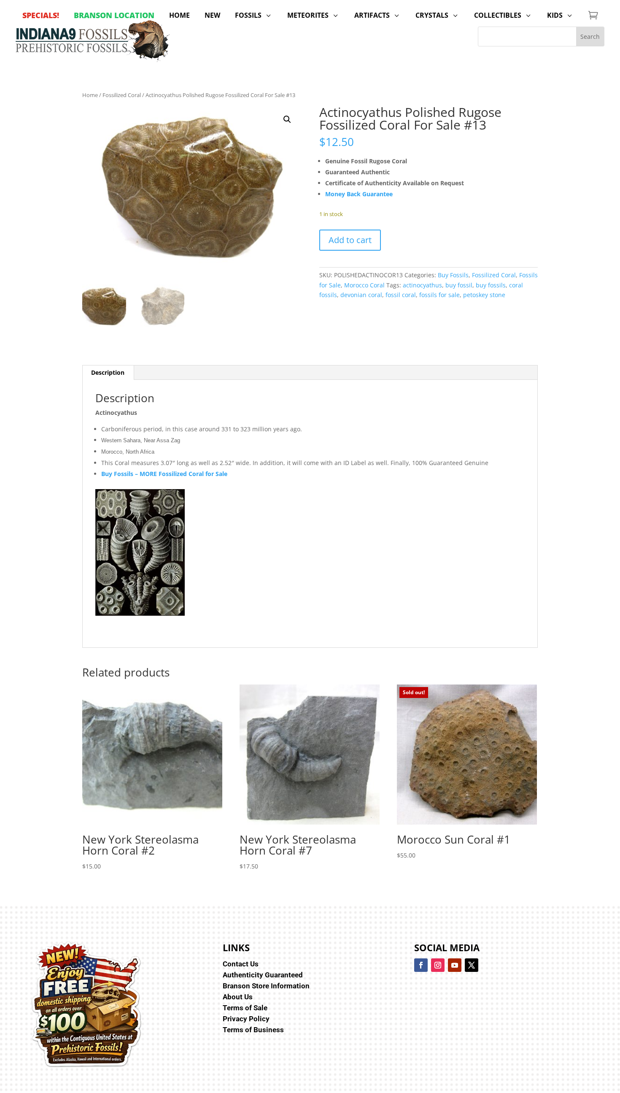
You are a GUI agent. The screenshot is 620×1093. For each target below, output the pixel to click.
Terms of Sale (245, 1008)
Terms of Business (253, 1029)
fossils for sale (439, 295)
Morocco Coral (364, 285)
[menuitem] (40, 15)
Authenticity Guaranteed (263, 975)
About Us (238, 997)
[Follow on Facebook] (421, 965)
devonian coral (361, 295)
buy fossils (491, 285)
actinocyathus (422, 285)
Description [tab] (107, 372)
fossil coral (400, 295)
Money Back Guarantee (359, 194)
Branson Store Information (266, 986)
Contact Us (241, 964)
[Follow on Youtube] (454, 965)
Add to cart (350, 240)
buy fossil (458, 285)
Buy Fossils (453, 275)
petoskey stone (484, 295)
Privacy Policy (246, 1019)
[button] (287, 119)
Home (90, 95)
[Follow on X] (471, 965)
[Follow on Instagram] (438, 965)
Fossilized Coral (121, 95)
